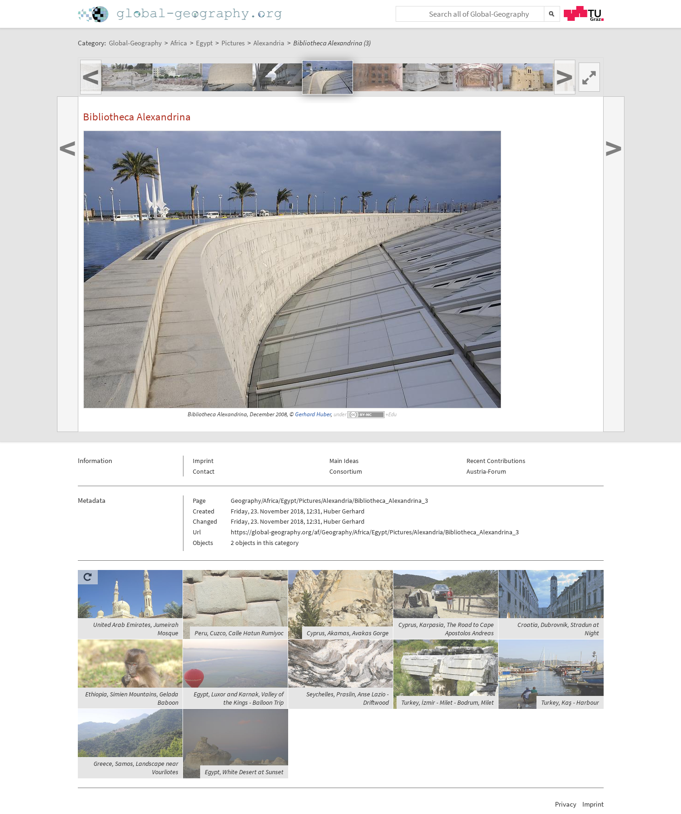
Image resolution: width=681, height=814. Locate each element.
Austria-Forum (486, 471)
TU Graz (584, 13)
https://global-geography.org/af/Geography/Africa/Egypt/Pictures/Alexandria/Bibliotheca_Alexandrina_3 (375, 532)
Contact (203, 471)
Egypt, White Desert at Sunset (244, 772)
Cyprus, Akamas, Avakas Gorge (348, 633)
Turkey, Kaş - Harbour (570, 702)
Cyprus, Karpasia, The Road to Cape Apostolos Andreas (446, 628)
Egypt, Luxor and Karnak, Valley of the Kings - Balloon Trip (239, 698)
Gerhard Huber (313, 414)
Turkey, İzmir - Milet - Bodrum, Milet (447, 702)
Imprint (203, 461)
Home (181, 14)
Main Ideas (344, 461)
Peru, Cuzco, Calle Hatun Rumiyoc (239, 633)
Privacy (565, 804)
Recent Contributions (496, 461)
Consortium (345, 471)
